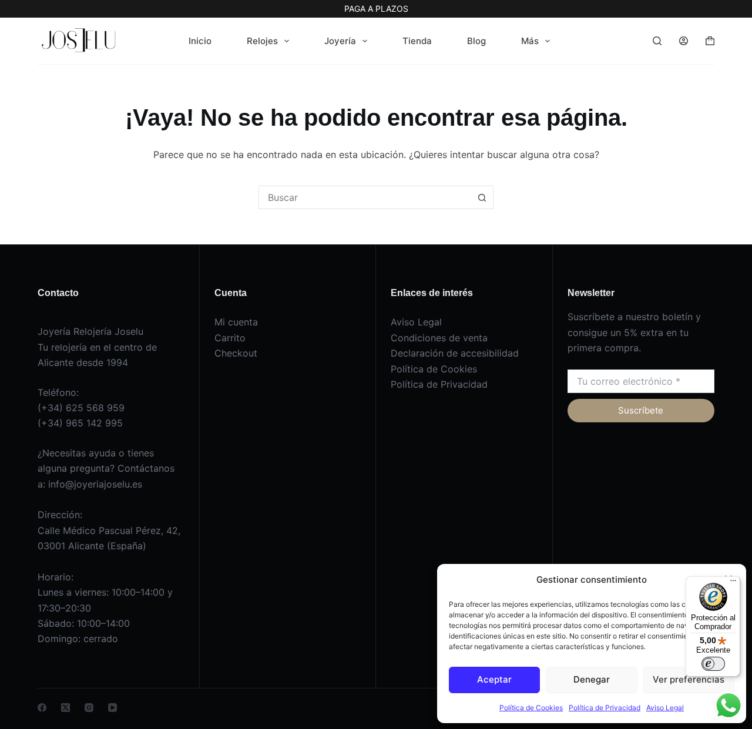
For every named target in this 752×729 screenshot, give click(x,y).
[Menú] (733, 583)
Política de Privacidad (604, 707)
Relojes (262, 40)
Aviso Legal (665, 707)
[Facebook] (42, 707)
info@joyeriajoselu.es (95, 484)
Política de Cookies (531, 707)
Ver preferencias (688, 679)
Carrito (230, 338)
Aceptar (494, 679)
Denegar (591, 679)
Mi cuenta (236, 322)
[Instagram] (89, 707)
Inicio (200, 40)
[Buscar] (657, 40)
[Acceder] (683, 40)
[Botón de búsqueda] (482, 197)
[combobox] (365, 197)
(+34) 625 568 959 (81, 408)
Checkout (235, 353)
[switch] (713, 664)
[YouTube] (112, 707)
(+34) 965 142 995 (80, 423)
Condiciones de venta (439, 338)
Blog (476, 40)
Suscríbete (640, 410)
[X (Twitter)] (65, 707)
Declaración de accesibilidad (455, 353)
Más (530, 40)
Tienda (417, 40)
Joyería (340, 40)
